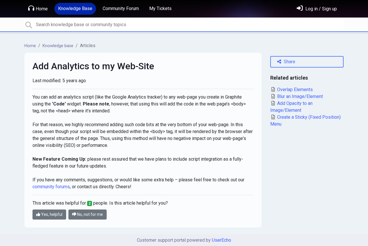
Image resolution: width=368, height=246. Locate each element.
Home (42, 8)
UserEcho (221, 240)
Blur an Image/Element (299, 96)
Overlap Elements (294, 89)
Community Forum (121, 8)
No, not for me (89, 214)
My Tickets (160, 8)
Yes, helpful (51, 214)
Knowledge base (58, 45)
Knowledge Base (75, 8)
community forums (51, 186)
